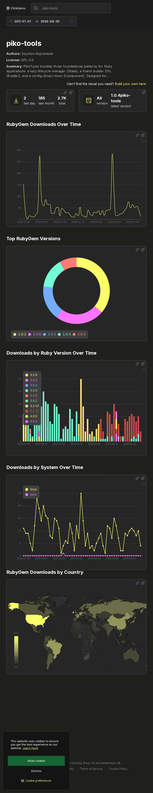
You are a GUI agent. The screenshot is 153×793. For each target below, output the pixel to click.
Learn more (30, 748)
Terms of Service (91, 768)
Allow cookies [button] (36, 761)
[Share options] (65, 93)
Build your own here (130, 84)
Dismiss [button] (36, 771)
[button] (36, 780)
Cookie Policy (118, 768)
